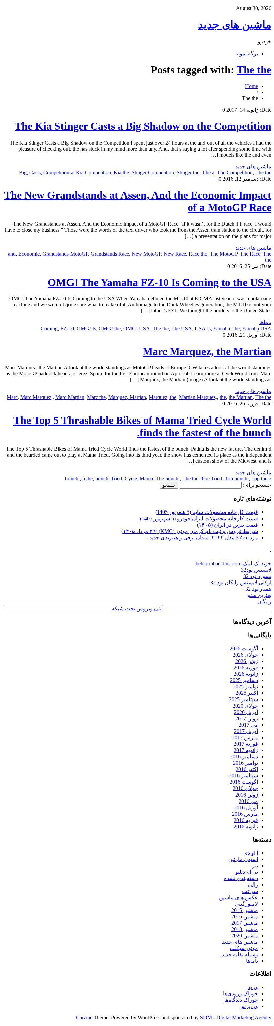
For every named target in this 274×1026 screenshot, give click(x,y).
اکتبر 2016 (247, 769)
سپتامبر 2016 (243, 775)
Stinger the (188, 172)
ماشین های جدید (234, 25)
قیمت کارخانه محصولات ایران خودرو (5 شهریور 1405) (199, 518)
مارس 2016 (245, 814)
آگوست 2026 (244, 648)
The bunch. (168, 478)
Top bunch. (237, 478)
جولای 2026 (245, 655)
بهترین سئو (259, 595)
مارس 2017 (245, 737)
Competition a (58, 172)
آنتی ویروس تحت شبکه (137, 608)
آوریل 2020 (246, 712)
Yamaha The (226, 328)
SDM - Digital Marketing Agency (235, 1017)
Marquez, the (162, 397)
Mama (146, 478)
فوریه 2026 (246, 667)
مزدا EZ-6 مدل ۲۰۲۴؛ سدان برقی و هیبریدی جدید (203, 537)
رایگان (264, 601)
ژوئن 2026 (246, 661)
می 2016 (248, 801)
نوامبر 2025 (245, 686)
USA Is (203, 328)
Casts (35, 172)
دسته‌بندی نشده (241, 878)
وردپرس (248, 1006)
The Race (250, 254)
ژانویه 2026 (246, 674)
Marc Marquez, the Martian (207, 351)
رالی (253, 885)
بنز (255, 865)
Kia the (121, 172)
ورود (253, 987)
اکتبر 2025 (247, 693)
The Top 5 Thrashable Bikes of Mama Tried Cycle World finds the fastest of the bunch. (142, 426)
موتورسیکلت (244, 948)
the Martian (241, 397)
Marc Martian (69, 397)
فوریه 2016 (246, 820)
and (12, 254)
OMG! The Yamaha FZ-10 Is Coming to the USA (159, 282)
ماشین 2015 (244, 910)
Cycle (131, 478)
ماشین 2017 (244, 923)
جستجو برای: (257, 485)
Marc (12, 397)
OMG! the (110, 328)
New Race (175, 254)
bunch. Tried (108, 478)
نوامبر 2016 (245, 763)
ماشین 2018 (244, 929)
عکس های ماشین (238, 897)
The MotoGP (223, 254)
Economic (29, 254)
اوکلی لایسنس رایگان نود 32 (240, 582)
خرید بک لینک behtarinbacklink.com (233, 563)
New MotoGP (146, 254)
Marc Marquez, (36, 397)
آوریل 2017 (246, 731)
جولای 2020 (245, 706)
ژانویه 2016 (246, 826)
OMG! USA (136, 328)
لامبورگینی (246, 904)
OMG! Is (86, 328)
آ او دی (250, 853)
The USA (181, 328)
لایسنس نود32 (256, 570)
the (223, 397)
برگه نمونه (246, 53)
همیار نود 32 (258, 589)
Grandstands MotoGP (65, 254)
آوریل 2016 (246, 807)
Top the (259, 478)
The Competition (235, 172)
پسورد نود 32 (257, 576)
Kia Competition (93, 172)
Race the (198, 254)
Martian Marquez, (198, 397)
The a (208, 172)
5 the (87, 478)
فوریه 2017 (246, 744)
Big (23, 172)
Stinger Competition (153, 172)
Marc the (96, 397)
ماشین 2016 (244, 916)
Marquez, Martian (127, 397)
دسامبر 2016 (244, 756)
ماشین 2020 (244, 935)
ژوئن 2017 (246, 718)
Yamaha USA (256, 328)
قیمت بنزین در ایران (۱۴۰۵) (227, 525)
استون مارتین (243, 859)
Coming (49, 328)
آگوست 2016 (244, 782)
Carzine (85, 1017)
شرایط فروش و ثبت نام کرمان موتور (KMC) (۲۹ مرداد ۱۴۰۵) (189, 531)
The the (254, 70)
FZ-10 (67, 328)
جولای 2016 (245, 788)
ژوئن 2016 (246, 795)
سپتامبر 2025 (243, 699)
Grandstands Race (110, 254)
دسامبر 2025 (244, 680)
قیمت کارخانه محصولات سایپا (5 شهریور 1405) (206, 512)
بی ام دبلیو (246, 872)
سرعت (250, 891)
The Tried (211, 478)
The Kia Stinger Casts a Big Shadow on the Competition (143, 126)
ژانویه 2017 (246, 750)
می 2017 (248, 725)
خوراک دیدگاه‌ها (241, 1000)
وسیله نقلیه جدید (240, 954)
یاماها (265, 322)
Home (251, 86)
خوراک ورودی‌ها (240, 993)
